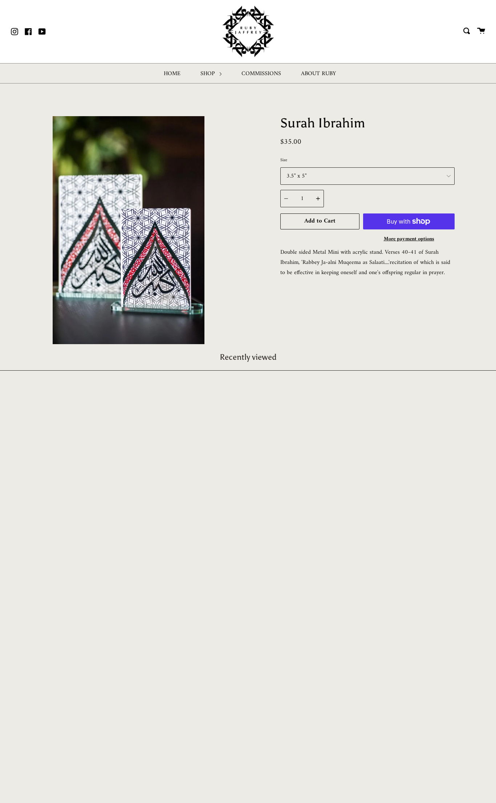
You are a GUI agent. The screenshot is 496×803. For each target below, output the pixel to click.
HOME (172, 74)
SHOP (208, 74)
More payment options (409, 239)
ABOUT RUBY (318, 74)
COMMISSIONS (261, 74)
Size (283, 160)
